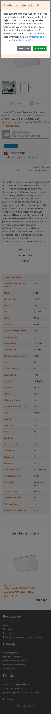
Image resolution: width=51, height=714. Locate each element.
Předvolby (24, 48)
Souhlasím (40, 48)
